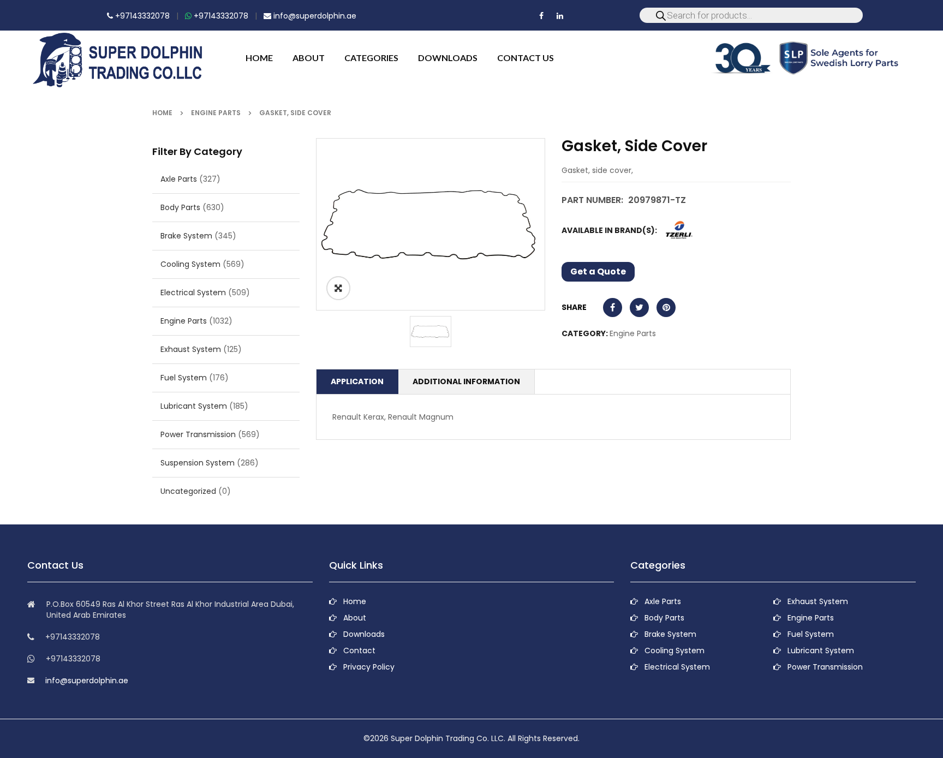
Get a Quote (598, 271)
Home (162, 112)
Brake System (186, 235)
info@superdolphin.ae (313, 15)
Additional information (466, 381)
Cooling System (190, 264)
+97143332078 (141, 15)
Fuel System (183, 377)
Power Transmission (198, 434)
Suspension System (197, 462)
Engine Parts (216, 112)
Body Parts (180, 207)
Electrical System (193, 292)
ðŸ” (338, 288)
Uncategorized (188, 491)
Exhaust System (190, 349)
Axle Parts (178, 179)
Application (357, 381)
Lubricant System (193, 406)
